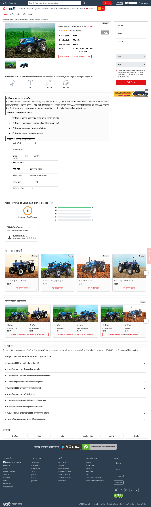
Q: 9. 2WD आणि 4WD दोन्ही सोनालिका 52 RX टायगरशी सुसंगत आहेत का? (27, 413)
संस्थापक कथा (7, 484)
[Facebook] (121, 490)
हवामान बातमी (62, 481)
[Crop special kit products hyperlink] (131, 93)
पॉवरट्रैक (32, 325)
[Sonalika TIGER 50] (93, 266)
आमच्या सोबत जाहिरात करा (12, 462)
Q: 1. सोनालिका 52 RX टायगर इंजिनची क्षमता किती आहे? (22, 363)
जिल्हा (119, 56)
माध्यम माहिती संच (8, 487)
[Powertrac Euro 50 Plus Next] (22, 266)
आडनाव (120, 33)
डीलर (25, 14)
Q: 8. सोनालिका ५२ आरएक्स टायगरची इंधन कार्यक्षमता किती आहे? (24, 407)
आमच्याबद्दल (6, 465)
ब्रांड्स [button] (37, 9)
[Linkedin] (136, 490)
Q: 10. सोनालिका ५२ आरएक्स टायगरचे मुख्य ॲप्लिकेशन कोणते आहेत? (25, 419)
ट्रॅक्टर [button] (21, 9)
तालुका (119, 64)
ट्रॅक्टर (39, 436)
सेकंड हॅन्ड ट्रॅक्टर (87, 436)
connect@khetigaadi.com (130, 350)
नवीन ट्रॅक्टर (9, 19)
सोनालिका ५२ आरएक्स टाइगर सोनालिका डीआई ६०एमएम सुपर (75, 334)
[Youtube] (116, 490)
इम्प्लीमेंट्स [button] (45, 9)
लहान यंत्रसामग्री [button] (64, 9)
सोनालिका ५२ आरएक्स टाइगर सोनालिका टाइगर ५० (123, 334)
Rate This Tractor (74, 30)
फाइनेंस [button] (74, 9)
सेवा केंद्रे (33, 478)
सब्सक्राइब (118, 482)
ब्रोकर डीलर (89, 471)
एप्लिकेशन (18, 14)
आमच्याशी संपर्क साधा (9, 471)
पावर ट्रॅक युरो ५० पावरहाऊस (123, 280)
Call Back (131, 82)
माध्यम (4, 481)
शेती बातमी (61, 465)
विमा (87, 474)
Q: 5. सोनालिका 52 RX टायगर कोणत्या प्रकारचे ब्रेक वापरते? (23, 388)
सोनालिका (10, 325)
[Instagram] (126, 490)
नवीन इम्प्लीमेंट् (35, 465)
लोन (89, 56)
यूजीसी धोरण (144, 504)
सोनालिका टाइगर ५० (85, 280)
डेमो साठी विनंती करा (79, 56)
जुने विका (120, 3)
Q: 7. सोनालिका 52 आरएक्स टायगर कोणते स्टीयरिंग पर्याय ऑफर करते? (25, 400)
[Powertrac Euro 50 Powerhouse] (129, 266)
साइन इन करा (144, 3)
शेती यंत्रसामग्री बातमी (64, 471)
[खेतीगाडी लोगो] (9, 8)
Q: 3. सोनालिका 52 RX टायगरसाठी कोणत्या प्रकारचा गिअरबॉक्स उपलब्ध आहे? (28, 375)
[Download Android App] (71, 447)
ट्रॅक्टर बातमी (62, 462)
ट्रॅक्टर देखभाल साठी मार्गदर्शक (94, 481)
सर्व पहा (143, 302)
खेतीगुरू (88, 462)
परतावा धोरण (6, 478)
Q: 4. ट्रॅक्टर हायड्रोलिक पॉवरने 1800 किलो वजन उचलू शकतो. (24, 382)
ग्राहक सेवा (34, 481)
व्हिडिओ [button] (91, 9)
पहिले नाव (120, 25)
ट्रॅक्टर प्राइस (35, 462)
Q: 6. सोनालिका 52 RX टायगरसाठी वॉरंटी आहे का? (20, 394)
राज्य (119, 49)
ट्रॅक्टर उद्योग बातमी (64, 474)
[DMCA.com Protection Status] (118, 496)
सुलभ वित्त (112, 436)
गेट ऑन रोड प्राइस (64, 56)
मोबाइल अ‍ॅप (6, 474)
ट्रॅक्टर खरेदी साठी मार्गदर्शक (94, 478)
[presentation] (146, 273)
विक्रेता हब (89, 468)
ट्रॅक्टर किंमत (14, 436)
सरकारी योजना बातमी (64, 478)
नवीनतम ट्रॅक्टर (35, 468)
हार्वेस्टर (63, 436)
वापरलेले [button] (29, 9)
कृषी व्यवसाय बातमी (63, 468)
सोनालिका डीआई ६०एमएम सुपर (53, 280)
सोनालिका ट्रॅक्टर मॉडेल (21, 19)
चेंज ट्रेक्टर (90, 26)
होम (4, 19)
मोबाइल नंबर (121, 41)
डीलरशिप (136, 436)
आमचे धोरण (136, 504)
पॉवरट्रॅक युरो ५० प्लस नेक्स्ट (16, 280)
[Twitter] (131, 490)
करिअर (5, 468)
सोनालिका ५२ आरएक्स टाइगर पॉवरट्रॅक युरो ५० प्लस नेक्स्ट (28, 334)
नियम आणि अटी (127, 504)
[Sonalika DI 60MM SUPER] (57, 266)
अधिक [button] (81, 9)
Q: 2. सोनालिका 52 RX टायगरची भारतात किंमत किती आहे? (22, 369)
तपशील (12, 14)
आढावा (6, 14)
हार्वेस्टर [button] (53, 9)
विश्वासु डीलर (90, 465)
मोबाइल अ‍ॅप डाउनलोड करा (11, 3)
